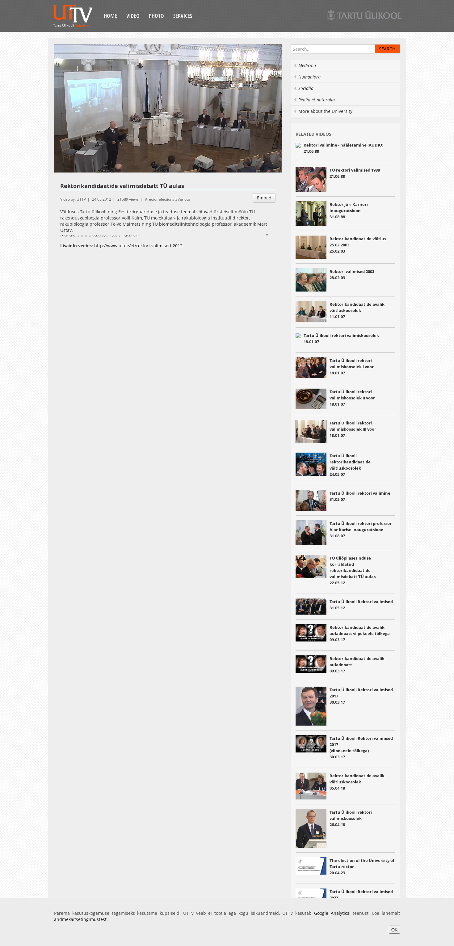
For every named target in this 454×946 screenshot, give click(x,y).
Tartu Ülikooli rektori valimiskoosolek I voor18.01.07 (352, 367)
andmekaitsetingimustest (80, 919)
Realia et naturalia (316, 100)
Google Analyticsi (332, 913)
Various (184, 199)
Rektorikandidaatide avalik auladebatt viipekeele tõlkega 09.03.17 (360, 633)
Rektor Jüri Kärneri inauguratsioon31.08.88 (349, 210)
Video (133, 15)
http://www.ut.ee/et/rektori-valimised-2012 (138, 246)
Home (110, 15)
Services (182, 15)
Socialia (305, 88)
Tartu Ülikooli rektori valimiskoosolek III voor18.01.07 (353, 429)
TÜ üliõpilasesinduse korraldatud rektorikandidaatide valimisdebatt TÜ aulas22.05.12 (353, 570)
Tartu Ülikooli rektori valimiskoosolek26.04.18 (351, 818)
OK (394, 930)
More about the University (325, 111)
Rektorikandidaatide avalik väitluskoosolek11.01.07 (357, 310)
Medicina (307, 65)
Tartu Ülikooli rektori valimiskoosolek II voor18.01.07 (352, 398)
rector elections (160, 199)
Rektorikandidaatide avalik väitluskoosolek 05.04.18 (357, 782)
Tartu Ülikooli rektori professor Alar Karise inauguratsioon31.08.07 (361, 530)
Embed (264, 198)
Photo (156, 15)
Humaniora (309, 77)
